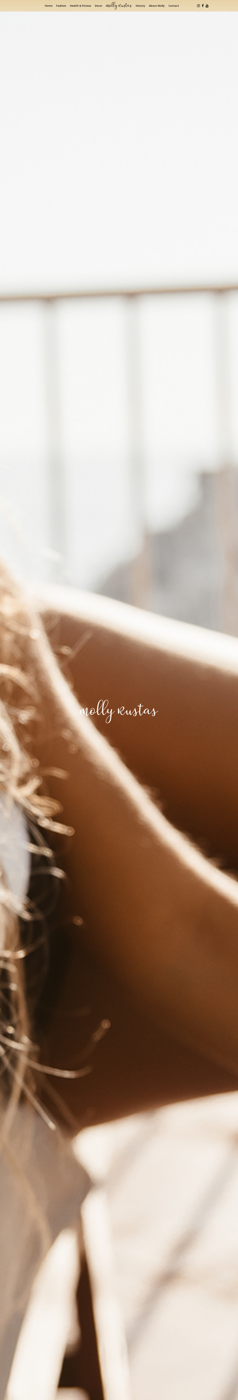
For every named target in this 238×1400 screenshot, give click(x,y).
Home (48, 5)
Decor (98, 5)
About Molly (157, 5)
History (140, 5)
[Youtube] (207, 5)
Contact (173, 5)
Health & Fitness (80, 5)
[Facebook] (202, 5)
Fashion (61, 5)
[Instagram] (198, 5)
